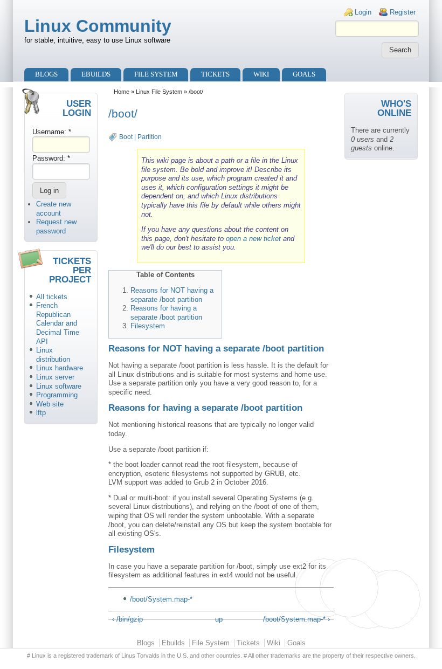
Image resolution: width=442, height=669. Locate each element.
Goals (304, 74)
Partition (149, 137)
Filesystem (147, 326)
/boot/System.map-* (161, 599)
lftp (41, 413)
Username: (51, 132)
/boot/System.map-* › (296, 619)
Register (403, 12)
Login (363, 12)
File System (156, 74)
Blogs (46, 74)
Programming (57, 395)
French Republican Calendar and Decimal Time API (57, 323)
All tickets (51, 297)
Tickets (215, 74)
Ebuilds (95, 74)
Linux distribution (53, 354)
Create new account (53, 208)
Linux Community (97, 26)
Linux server (55, 377)
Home (121, 91)
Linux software (58, 386)
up (219, 619)
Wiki (261, 74)
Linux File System (159, 91)
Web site (50, 404)
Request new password (56, 226)
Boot (126, 137)
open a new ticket (253, 239)
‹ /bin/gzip (127, 619)
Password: (51, 158)
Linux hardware (59, 368)
